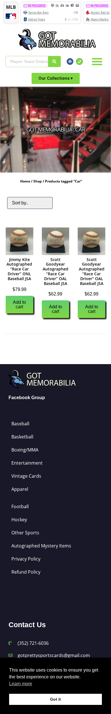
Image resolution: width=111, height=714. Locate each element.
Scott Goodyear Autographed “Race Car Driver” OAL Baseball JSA (55, 271)
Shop (37, 181)
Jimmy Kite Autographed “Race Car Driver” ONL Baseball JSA (19, 269)
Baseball (20, 423)
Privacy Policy (25, 559)
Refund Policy (25, 572)
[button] (97, 61)
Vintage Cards (26, 476)
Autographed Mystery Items (41, 546)
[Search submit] (54, 61)
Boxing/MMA (24, 450)
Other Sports (25, 533)
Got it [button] (55, 699)
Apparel (19, 489)
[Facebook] (70, 61)
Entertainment (27, 463)
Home (25, 181)
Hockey (19, 519)
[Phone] (79, 61)
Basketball (22, 437)
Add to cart (19, 304)
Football (20, 506)
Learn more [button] (20, 683)
